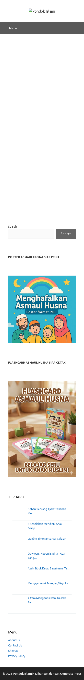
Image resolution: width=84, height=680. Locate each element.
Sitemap (13, 650)
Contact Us (15, 645)
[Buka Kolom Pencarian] (78, 28)
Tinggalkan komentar (28, 207)
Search (12, 226)
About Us (14, 640)
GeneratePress (71, 673)
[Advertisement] (42, 78)
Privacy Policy (16, 656)
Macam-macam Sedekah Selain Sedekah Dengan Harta (36, 164)
